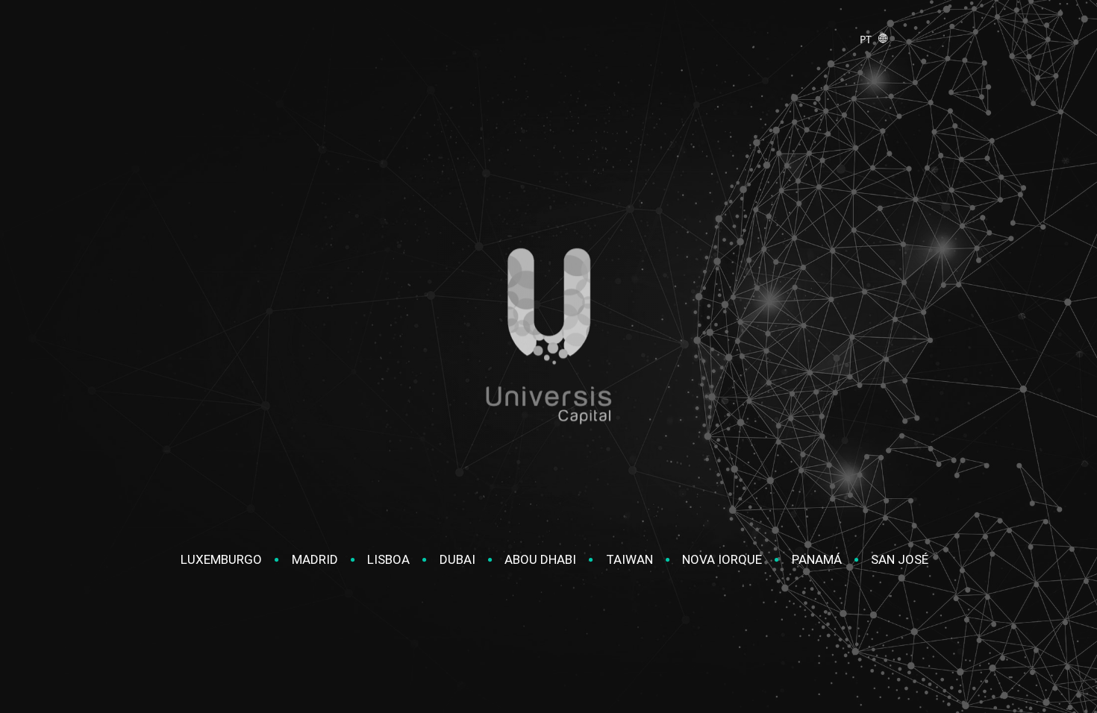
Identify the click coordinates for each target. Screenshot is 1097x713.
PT (869, 39)
